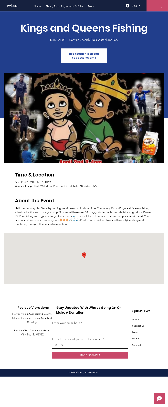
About (135, 319)
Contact (136, 344)
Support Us (138, 325)
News (135, 332)
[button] (161, 5)
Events (135, 338)
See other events (84, 58)
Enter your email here (66, 322)
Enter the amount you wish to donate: (77, 339)
